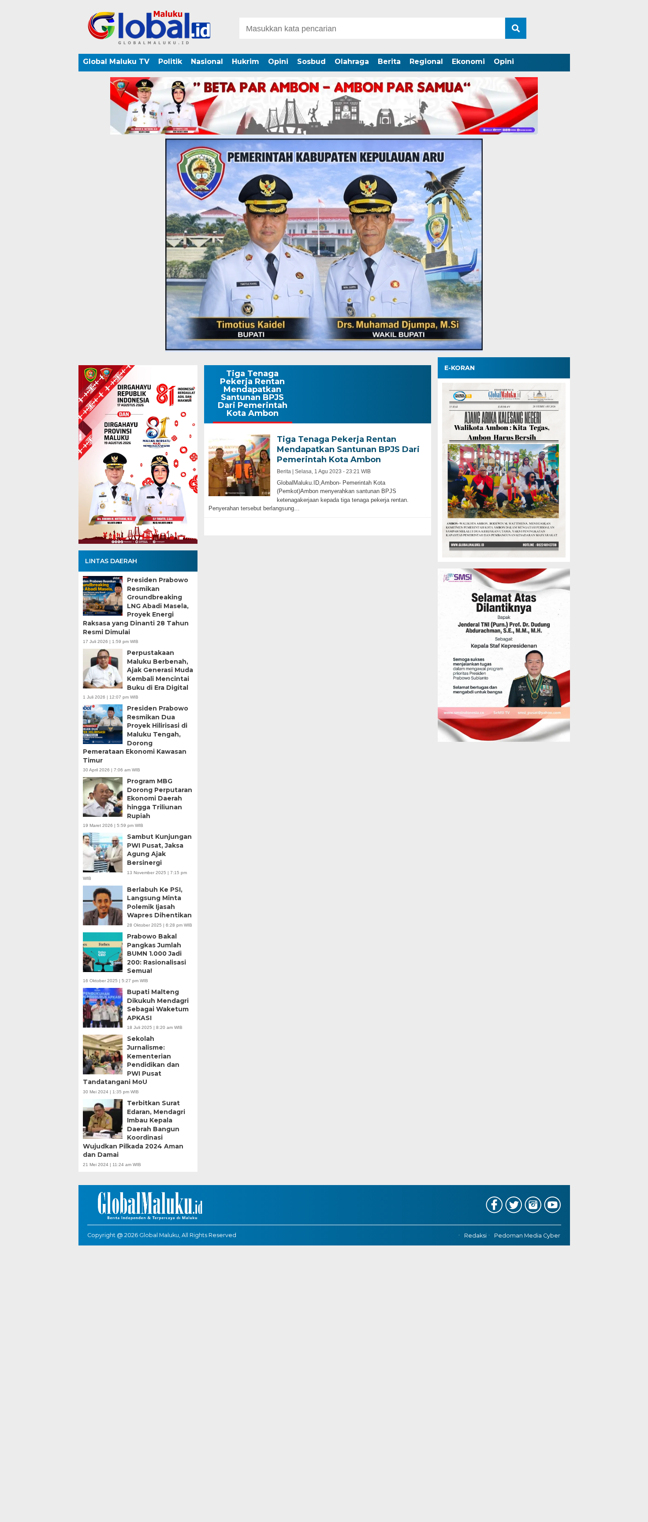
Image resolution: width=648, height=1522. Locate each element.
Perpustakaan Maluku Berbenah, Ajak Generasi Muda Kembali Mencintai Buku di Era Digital (160, 670)
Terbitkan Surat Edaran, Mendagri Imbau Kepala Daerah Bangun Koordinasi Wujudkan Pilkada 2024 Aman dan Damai (134, 1129)
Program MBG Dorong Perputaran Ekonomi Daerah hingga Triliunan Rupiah (159, 798)
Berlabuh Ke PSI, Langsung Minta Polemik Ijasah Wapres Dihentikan (159, 903)
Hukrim (245, 61)
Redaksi (475, 1235)
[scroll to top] (619, 1509)
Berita (389, 61)
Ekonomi (468, 61)
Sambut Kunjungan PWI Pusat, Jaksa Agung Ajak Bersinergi (159, 850)
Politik (170, 61)
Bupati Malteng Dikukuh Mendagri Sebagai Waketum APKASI (158, 1005)
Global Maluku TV (116, 61)
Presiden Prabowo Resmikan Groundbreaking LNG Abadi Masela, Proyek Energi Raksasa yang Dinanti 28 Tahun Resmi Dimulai (136, 606)
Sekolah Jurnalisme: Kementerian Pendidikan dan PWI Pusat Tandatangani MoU (131, 1060)
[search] (515, 28)
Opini (278, 61)
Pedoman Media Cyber (527, 1235)
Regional (426, 61)
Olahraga (352, 61)
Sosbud (311, 61)
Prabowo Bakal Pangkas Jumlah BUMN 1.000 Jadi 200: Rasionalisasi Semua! (156, 953)
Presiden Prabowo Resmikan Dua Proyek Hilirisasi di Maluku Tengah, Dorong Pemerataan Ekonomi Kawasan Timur (135, 734)
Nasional (207, 61)
